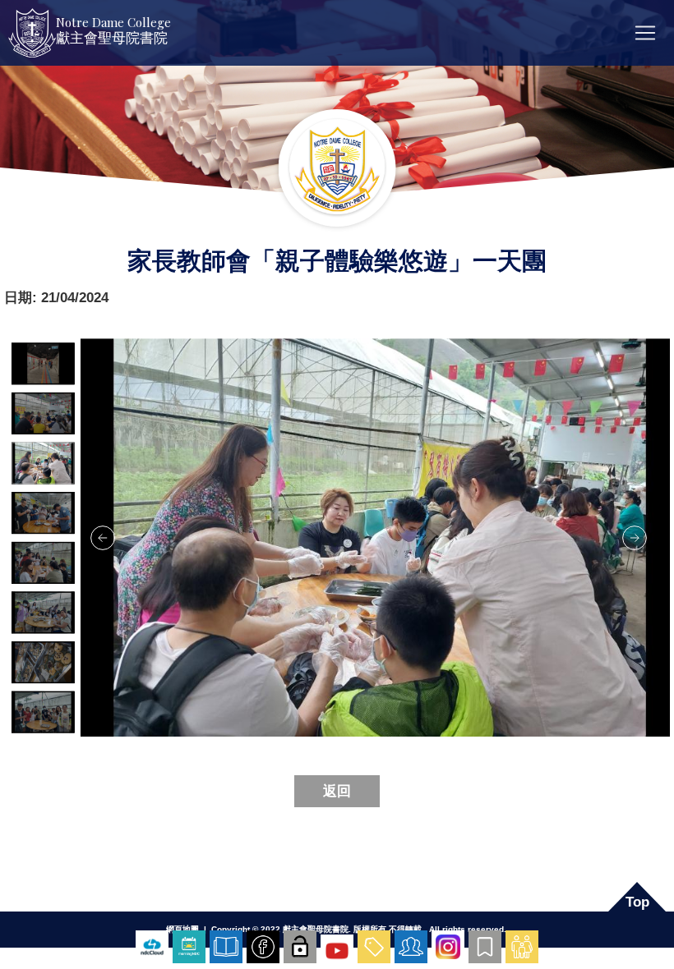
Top (637, 902)
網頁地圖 (182, 929)
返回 (337, 791)
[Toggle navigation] (645, 33)
